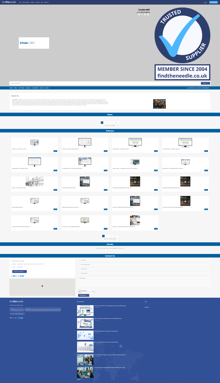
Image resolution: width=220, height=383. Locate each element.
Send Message (83, 295)
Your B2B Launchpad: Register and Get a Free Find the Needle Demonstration (110, 354)
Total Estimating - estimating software (121, 149)
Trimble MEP (144, 10)
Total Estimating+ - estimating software (171, 149)
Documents (35, 88)
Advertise (33, 2)
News (15, 88)
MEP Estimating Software (17, 207)
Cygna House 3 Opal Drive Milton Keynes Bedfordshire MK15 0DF (30, 264)
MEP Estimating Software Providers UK (70, 207)
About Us (38, 2)
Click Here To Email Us (19, 271)
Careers (28, 88)
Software (21, 88)
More (46, 88)
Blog (42, 2)
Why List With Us (26, 2)
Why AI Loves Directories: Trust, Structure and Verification (106, 342)
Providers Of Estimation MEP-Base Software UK (123, 207)
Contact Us (46, 2)
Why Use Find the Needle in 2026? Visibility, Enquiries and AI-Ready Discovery (110, 305)
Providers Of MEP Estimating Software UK (21, 226)
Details (55, 170)
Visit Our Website (203, 88)
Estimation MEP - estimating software (20, 168)
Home (20, 2)
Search (204, 83)
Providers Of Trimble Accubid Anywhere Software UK (124, 226)
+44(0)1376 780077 (19, 313)
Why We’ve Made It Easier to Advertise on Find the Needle (106, 331)
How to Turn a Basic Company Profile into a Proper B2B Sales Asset (108, 318)
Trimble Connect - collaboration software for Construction (125, 168)
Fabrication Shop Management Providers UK (122, 187)
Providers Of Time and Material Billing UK (71, 226)
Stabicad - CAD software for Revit (19, 149)
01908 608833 (144, 12)
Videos (42, 88)
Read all (79, 379)
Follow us (147, 307)
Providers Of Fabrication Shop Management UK (173, 207)
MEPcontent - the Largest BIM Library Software (173, 168)
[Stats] (23, 276)
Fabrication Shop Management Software (171, 187)
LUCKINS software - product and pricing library (72, 168)
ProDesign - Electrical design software (70, 149)
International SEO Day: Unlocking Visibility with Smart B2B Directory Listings (109, 367)
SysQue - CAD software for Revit (19, 187)
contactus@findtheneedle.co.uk (17, 309)
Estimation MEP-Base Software (69, 187)
